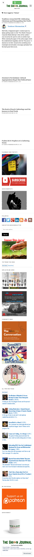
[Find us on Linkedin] (17, 220)
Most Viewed (4, 265)
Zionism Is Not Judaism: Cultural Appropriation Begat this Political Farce (16, 79)
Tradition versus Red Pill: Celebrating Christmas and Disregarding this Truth (16, 20)
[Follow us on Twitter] (8, 220)
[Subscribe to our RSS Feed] (21, 220)
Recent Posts (10, 265)
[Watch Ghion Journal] (26, 220)
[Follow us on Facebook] (4, 220)
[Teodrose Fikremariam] (4, 28)
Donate (19, 2)
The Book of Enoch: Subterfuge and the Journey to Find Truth (16, 110)
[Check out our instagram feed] (30, 220)
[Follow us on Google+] (13, 220)
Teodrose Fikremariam (16, 26)
